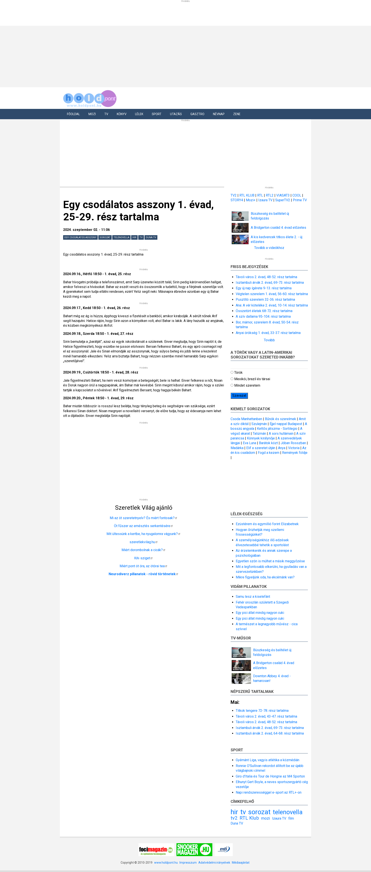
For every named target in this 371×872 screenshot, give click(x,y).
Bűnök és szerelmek (280, 419)
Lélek (139, 114)
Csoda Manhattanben (246, 419)
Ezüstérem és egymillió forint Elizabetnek (267, 524)
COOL (296, 195)
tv (141, 237)
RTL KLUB (246, 195)
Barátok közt (268, 443)
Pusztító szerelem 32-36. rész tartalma (265, 299)
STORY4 (237, 200)
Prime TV (300, 200)
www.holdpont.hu (166, 862)
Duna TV (151, 237)
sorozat (105, 237)
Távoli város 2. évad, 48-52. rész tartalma (266, 277)
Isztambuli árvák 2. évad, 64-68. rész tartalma (270, 733)
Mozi (92, 114)
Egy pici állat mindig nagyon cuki (260, 613)
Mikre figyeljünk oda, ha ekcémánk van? (265, 577)
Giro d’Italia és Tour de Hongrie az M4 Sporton (270, 776)
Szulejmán (259, 424)
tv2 (234, 818)
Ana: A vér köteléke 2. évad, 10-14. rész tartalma (272, 305)
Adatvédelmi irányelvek (214, 862)
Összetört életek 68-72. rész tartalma (264, 311)
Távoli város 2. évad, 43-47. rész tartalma (266, 716)
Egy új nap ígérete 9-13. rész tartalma (264, 288)
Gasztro (197, 114)
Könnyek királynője (261, 438)
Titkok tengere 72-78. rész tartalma (262, 711)
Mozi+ (251, 200)
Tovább (269, 340)
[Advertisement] (184, 56)
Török (238, 372)
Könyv (121, 114)
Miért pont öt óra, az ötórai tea (142, 566)
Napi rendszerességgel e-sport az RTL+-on (268, 792)
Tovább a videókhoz (269, 248)
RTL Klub (249, 818)
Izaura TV (265, 200)
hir (134, 237)
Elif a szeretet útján (260, 448)
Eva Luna (249, 443)
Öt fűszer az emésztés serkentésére (142, 526)
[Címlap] (90, 98)
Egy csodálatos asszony (80, 237)
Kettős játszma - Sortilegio (277, 429)
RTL (260, 195)
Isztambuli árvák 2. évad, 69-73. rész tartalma (270, 283)
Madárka (237, 448)
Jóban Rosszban (293, 443)
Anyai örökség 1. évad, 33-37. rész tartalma (268, 333)
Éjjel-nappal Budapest (286, 424)
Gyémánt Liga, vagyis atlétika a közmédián (267, 760)
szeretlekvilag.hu (142, 542)
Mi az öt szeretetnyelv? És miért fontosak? (142, 518)
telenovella (121, 237)
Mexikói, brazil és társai (252, 379)
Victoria (294, 448)
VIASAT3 (283, 195)
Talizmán (259, 433)
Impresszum (188, 862)
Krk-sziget (142, 558)
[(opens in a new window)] (156, 849)
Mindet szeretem (247, 385)
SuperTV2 (283, 200)
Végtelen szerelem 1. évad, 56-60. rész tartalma (272, 294)
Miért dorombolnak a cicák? (142, 550)
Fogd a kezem (268, 453)
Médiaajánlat (240, 862)
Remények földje (294, 453)
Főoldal (73, 114)
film (291, 818)
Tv (106, 114)
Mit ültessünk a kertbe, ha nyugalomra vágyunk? (142, 534)
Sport (156, 114)
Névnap (219, 114)
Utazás (176, 114)
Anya (281, 448)
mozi (265, 818)
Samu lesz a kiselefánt (253, 597)
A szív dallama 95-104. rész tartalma (263, 316)
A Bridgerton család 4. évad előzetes (278, 228)
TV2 (234, 195)
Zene (236, 114)
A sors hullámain (281, 433)
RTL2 (270, 195)
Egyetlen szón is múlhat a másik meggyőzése (270, 561)
